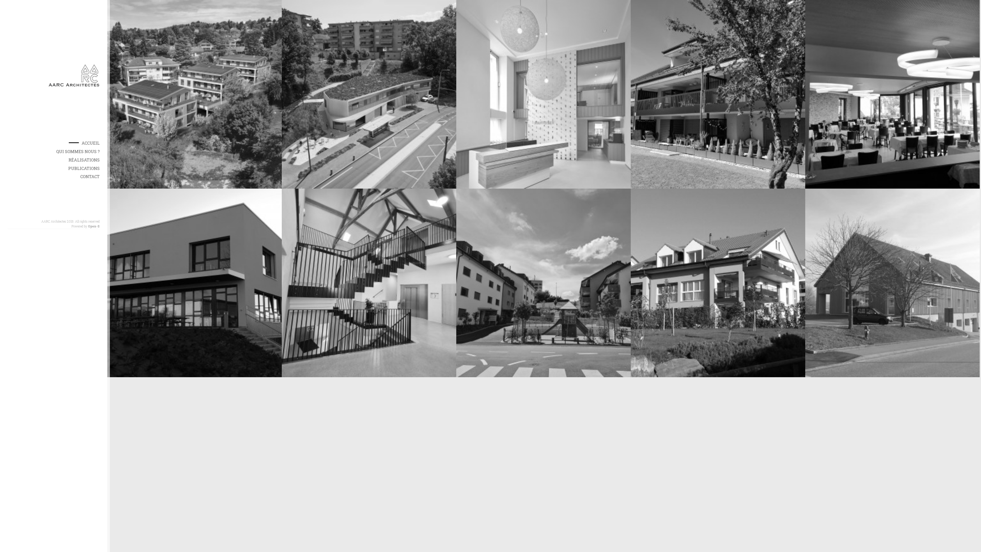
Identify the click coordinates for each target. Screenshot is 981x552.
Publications (84, 168)
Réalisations (84, 160)
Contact (90, 176)
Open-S (94, 226)
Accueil (90, 143)
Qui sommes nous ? (78, 151)
